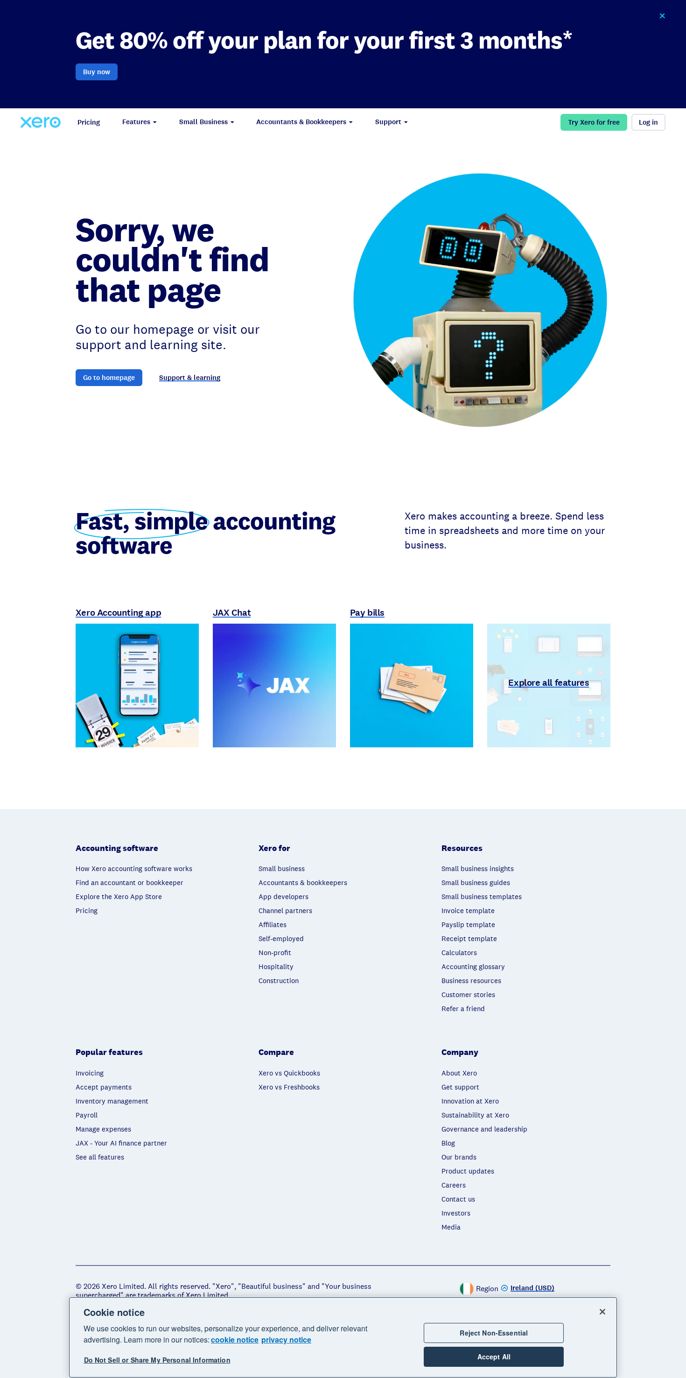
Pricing (88, 122)
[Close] (602, 1311)
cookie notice (235, 1339)
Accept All (494, 1356)
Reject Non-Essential (494, 1332)
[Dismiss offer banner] (662, 16)
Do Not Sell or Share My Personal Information (157, 1360)
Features (136, 122)
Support (388, 122)
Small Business (203, 122)
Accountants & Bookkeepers (301, 122)
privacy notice (286, 1339)
